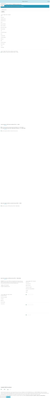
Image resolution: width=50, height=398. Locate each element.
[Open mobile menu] (0, 1)
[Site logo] (25, 1)
